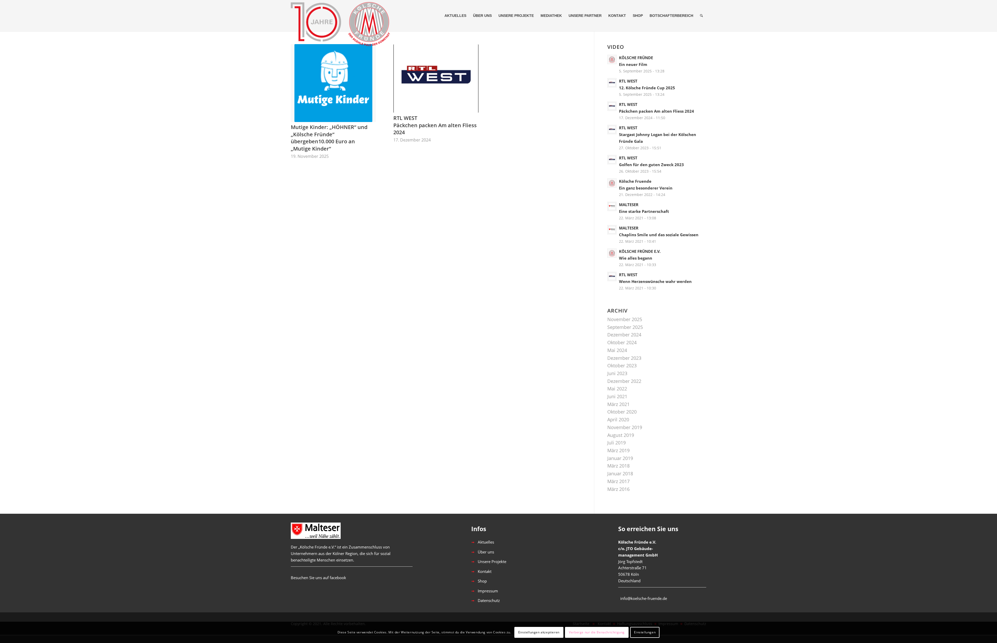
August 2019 (620, 435)
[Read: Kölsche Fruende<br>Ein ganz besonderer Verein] (612, 183)
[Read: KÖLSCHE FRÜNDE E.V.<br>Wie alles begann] (612, 253)
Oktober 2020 (622, 412)
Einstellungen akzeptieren (539, 632)
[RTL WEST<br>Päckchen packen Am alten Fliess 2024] (436, 78)
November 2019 (624, 427)
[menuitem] (455, 15)
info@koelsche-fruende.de (643, 598)
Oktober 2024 (622, 342)
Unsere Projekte (492, 561)
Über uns (486, 551)
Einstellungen (645, 632)
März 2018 (618, 466)
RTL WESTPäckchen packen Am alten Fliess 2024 (435, 125)
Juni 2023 (617, 373)
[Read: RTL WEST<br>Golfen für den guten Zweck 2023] (612, 159)
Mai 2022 (617, 388)
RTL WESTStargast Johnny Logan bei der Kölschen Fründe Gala (657, 134)
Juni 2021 (617, 396)
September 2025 (625, 327)
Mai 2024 (617, 350)
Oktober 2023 (622, 365)
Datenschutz (489, 600)
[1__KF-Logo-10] (343, 15)
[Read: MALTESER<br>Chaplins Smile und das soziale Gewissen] (612, 229)
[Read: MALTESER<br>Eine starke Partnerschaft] (612, 206)
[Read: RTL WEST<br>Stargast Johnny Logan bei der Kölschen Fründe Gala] (612, 129)
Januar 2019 (620, 458)
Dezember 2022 (624, 381)
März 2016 (618, 489)
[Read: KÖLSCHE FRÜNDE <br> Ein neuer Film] (612, 59)
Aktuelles (486, 542)
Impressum (488, 590)
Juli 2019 (616, 442)
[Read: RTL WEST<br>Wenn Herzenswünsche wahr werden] (612, 276)
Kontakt (484, 571)
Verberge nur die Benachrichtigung (597, 632)
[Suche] (701, 15)
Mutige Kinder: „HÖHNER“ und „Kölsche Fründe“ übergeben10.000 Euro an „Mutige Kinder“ (329, 138)
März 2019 (618, 450)
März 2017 (618, 481)
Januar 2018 (620, 473)
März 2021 (618, 404)
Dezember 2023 (624, 358)
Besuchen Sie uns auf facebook (318, 577)
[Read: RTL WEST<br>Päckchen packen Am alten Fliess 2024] (612, 106)
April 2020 (618, 419)
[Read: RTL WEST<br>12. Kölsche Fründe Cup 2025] (612, 82)
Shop (482, 581)
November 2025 (624, 319)
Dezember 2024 (624, 334)
